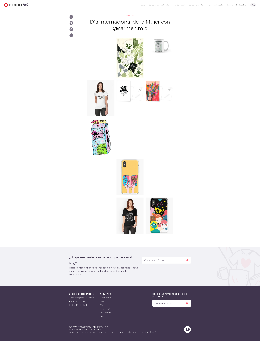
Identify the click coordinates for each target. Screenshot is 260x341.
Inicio (143, 5)
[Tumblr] (71, 35)
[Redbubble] (187, 332)
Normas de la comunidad (142, 332)
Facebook (105, 297)
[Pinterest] (71, 29)
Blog (25, 5)
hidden (130, 15)
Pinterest (105, 309)
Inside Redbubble (215, 5)
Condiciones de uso (78, 332)
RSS (102, 316)
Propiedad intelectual (120, 332)
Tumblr (104, 305)
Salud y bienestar (196, 5)
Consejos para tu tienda (159, 5)
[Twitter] (71, 23)
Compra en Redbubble (236, 5)
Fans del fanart (178, 5)
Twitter (104, 301)
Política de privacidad (98, 332)
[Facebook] (71, 17)
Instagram (105, 312)
